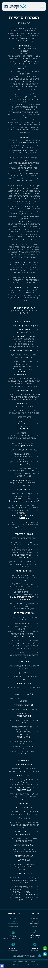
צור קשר (35, 926)
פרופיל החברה (35, 921)
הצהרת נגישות (13, 926)
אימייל (13, 936)
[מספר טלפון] (34, 931)
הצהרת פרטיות (13, 924)
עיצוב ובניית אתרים (15, 964)
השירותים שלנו (35, 924)
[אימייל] (13, 932)
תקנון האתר (13, 918)
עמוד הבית (34, 918)
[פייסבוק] (35, 944)
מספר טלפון (35, 935)
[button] (2, 966)
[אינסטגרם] (13, 944)
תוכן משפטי (13, 921)
